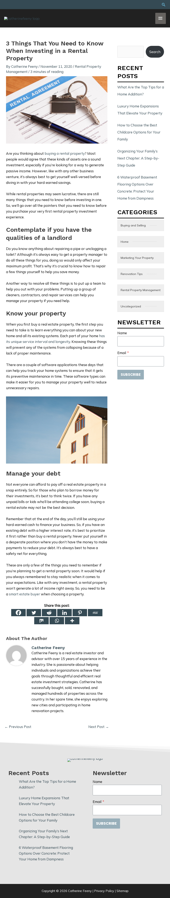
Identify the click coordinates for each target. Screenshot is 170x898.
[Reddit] (49, 612)
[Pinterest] (80, 612)
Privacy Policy (104, 891)
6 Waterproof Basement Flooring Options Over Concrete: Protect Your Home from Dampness (46, 853)
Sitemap (123, 891)
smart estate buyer (24, 594)
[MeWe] (95, 612)
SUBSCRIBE (131, 374)
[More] (72, 620)
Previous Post (18, 726)
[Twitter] (34, 612)
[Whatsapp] (57, 620)
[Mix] (41, 620)
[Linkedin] (64, 612)
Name (122, 333)
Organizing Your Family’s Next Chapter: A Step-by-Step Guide (138, 158)
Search (154, 52)
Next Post (98, 726)
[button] (163, 4)
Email (123, 353)
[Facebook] (18, 612)
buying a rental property (65, 153)
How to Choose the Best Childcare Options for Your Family (138, 132)
